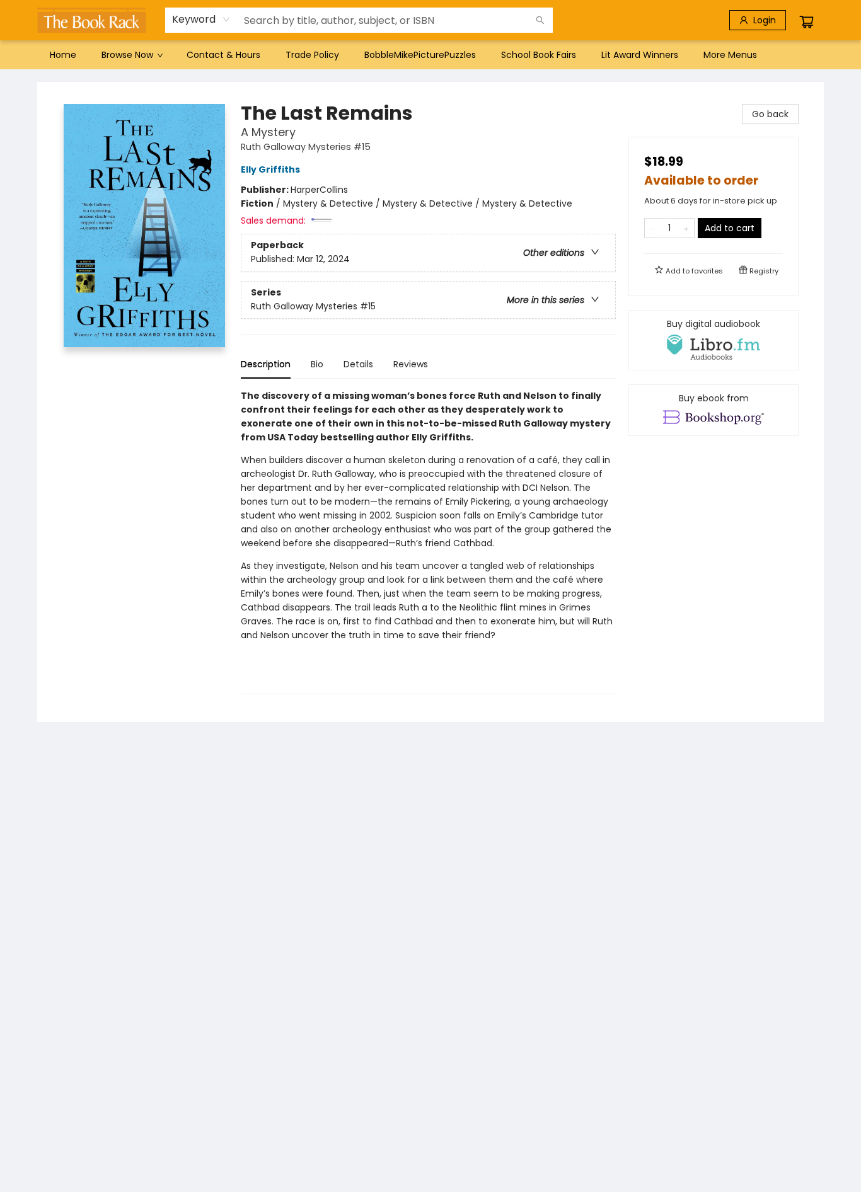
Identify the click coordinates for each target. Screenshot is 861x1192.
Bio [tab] (317, 364)
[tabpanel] (428, 541)
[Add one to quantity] (686, 228)
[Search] (540, 20)
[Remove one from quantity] (653, 228)
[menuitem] (63, 54)
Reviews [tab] (410, 364)
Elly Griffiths (270, 169)
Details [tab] (358, 364)
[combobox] (201, 20)
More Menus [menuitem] (730, 55)
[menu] (430, 54)
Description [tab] (266, 364)
